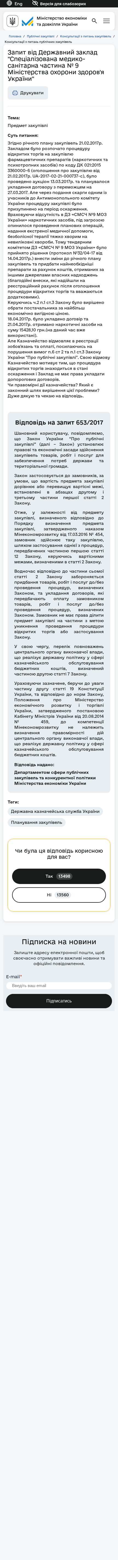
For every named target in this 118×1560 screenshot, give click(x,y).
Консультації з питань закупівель (85, 36)
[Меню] (106, 21)
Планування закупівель (36, 822)
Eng (19, 3)
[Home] (47, 21)
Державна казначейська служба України (55, 811)
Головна (15, 36)
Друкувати (32, 92)
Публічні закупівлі (40, 36)
